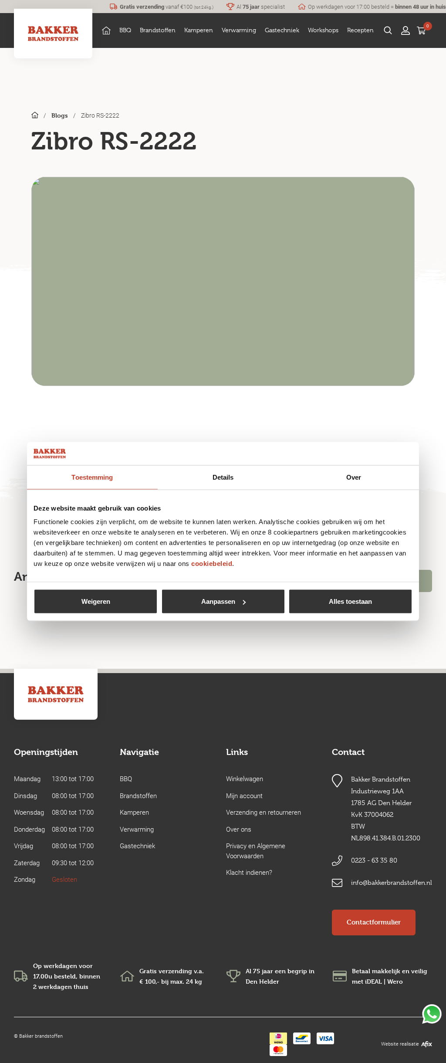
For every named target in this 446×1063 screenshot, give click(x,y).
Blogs (59, 115)
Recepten (360, 30)
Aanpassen (218, 601)
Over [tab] (353, 477)
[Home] (106, 30)
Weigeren (95, 601)
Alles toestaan (350, 601)
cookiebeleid (211, 563)
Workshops (323, 30)
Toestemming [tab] (92, 477)
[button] (125, 30)
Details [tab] (223, 477)
